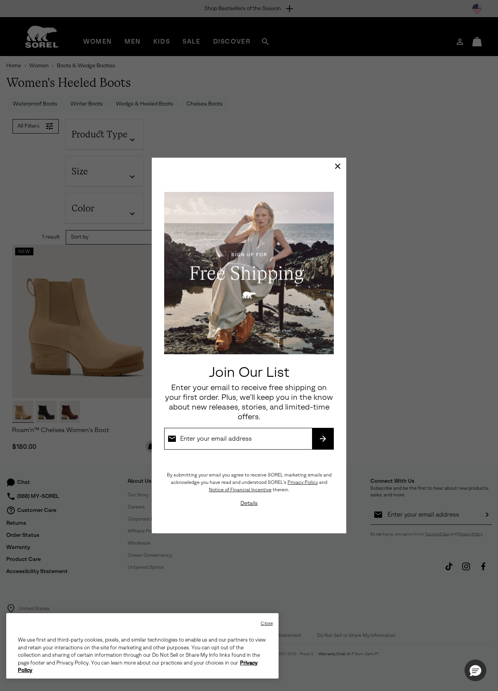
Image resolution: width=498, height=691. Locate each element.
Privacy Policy (303, 482)
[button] (475, 670)
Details (249, 503)
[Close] (337, 166)
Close (267, 623)
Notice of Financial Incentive (240, 489)
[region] (142, 646)
